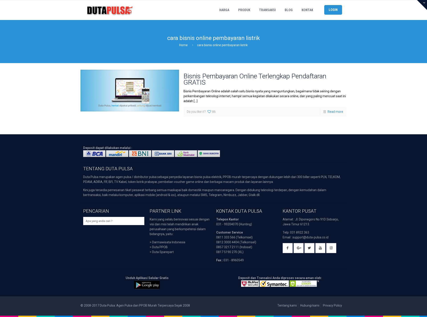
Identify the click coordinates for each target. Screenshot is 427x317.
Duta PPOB (160, 247)
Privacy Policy (332, 305)
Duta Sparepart (163, 252)
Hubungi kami (309, 305)
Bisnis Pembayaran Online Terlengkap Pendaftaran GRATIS (254, 79)
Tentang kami (287, 305)
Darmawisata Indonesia (168, 242)
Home (183, 45)
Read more (335, 111)
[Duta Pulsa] (109, 10)
